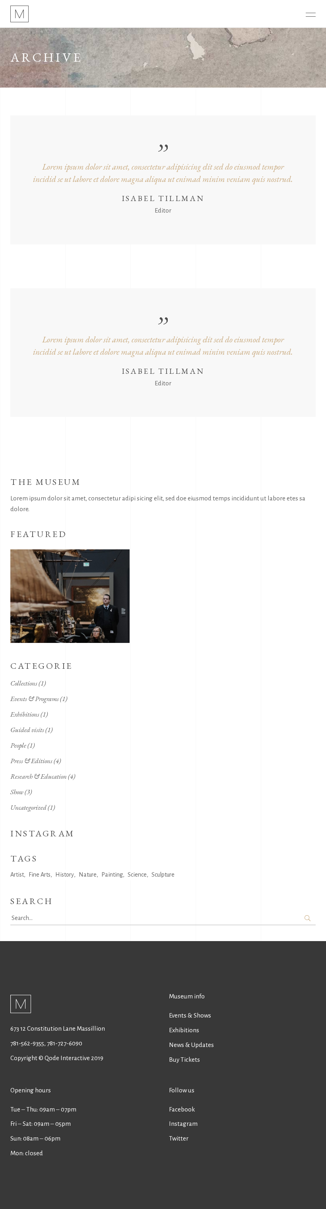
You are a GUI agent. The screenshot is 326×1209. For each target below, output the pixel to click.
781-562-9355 (27, 1043)
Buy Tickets (184, 1059)
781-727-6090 (64, 1043)
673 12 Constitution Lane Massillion (57, 1028)
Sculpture (163, 874)
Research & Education (38, 776)
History (64, 874)
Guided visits (27, 729)
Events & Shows (190, 1015)
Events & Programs (34, 698)
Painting (112, 874)
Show (16, 791)
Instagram (183, 1123)
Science (137, 874)
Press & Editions (31, 760)
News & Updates (191, 1044)
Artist (17, 874)
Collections (23, 683)
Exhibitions (24, 714)
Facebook (182, 1109)
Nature (88, 874)
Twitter (178, 1138)
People (18, 745)
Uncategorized (28, 807)
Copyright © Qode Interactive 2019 (56, 1058)
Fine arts (39, 874)
